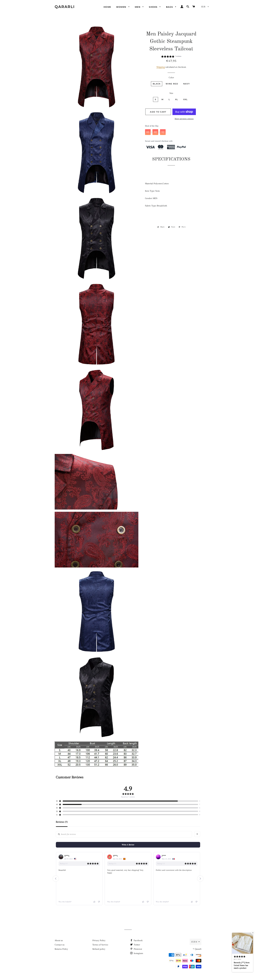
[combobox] (197, 834)
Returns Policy (61, 949)
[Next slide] (200, 878)
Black (157, 84)
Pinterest (137, 949)
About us (59, 940)
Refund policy (98, 949)
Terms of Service (100, 944)
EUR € (194, 941)
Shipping (160, 67)
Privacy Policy (98, 940)
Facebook (138, 940)
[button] (171, 57)
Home (107, 7)
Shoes (153, 7)
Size (171, 93)
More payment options (184, 119)
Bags (170, 7)
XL (176, 99)
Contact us (59, 944)
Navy (186, 84)
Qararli (65, 6)
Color (171, 77)
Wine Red (172, 84)
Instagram (138, 953)
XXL (185, 99)
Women (121, 7)
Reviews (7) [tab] (62, 821)
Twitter (136, 944)
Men (138, 7)
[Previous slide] (56, 878)
